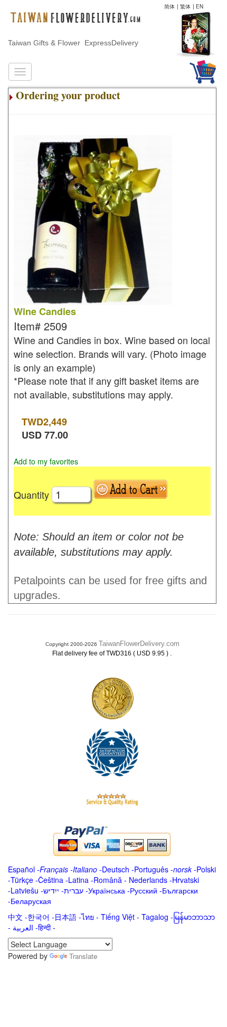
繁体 (185, 6)
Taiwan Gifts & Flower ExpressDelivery (73, 43)
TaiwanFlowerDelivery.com (139, 644)
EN (199, 6)
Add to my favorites (46, 461)
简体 (169, 6)
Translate (83, 956)
